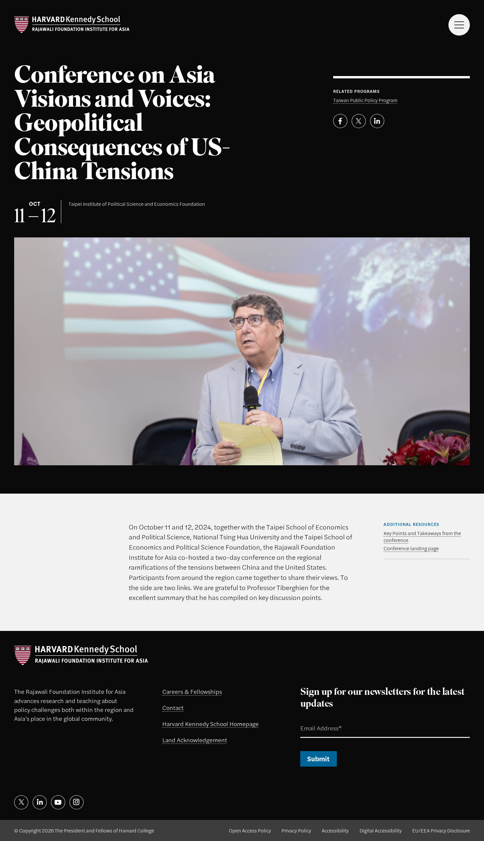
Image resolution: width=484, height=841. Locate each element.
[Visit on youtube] (58, 802)
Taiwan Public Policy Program (365, 99)
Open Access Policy (250, 830)
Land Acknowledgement (194, 739)
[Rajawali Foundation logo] (71, 25)
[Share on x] (359, 121)
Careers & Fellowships (192, 691)
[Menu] (459, 24)
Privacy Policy (296, 830)
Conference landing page (411, 548)
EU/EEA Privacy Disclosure (441, 830)
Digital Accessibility (381, 830)
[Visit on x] (21, 802)
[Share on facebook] (340, 121)
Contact (173, 707)
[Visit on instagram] (76, 802)
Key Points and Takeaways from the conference (422, 536)
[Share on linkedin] (377, 121)
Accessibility (335, 830)
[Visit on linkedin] (40, 802)
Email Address (312, 720)
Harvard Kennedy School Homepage (210, 723)
